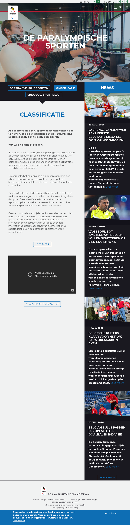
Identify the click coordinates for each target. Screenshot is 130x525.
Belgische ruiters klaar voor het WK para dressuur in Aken (105, 338)
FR (120, 7)
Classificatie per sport (42, 304)
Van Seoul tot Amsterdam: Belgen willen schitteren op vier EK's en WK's (107, 237)
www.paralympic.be (75, 505)
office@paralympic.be (55, 505)
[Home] (12, 13)
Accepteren (110, 513)
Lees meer (42, 244)
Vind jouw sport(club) (43, 94)
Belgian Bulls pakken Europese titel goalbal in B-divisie (106, 431)
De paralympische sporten (29, 88)
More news (107, 477)
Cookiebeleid (19, 520)
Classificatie (65, 88)
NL (115, 7)
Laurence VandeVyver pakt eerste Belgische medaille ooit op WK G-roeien (107, 135)
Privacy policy (58, 507)
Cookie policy (72, 507)
